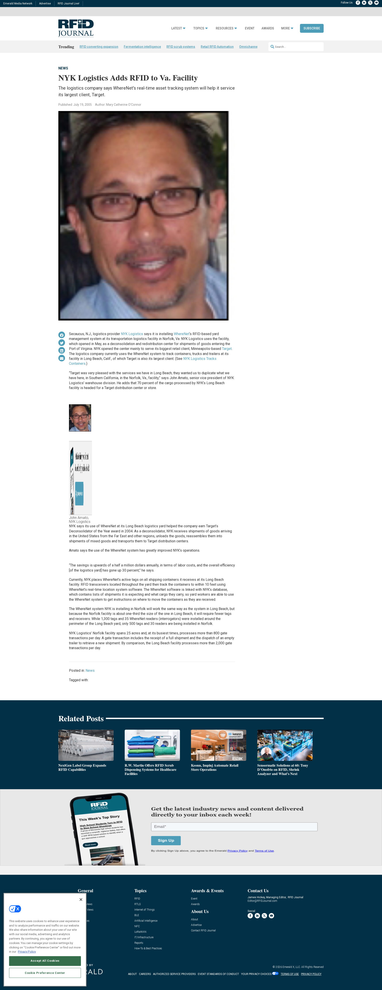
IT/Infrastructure (143, 937)
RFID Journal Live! (68, 3)
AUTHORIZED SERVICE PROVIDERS (174, 974)
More (285, 28)
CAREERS (145, 974)
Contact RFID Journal (203, 930)
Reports (138, 943)
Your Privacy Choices (256, 974)
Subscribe (312, 28)
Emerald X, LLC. (292, 967)
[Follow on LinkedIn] (364, 2)
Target (227, 349)
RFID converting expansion (99, 46)
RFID (137, 898)
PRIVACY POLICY (311, 974)
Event (249, 28)
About (194, 919)
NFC (137, 926)
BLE (136, 915)
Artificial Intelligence (145, 920)
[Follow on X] (370, 2)
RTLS (137, 904)
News (63, 68)
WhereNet (181, 334)
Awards (268, 28)
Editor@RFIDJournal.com (262, 900)
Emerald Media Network (17, 3)
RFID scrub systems (180, 46)
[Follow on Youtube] (376, 2)
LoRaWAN (140, 932)
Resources (224, 28)
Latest (176, 28)
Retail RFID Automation (217, 46)
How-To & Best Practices (148, 948)
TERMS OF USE (290, 974)
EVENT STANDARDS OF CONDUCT (218, 974)
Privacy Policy (27, 951)
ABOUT (132, 974)
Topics (198, 28)
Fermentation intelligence (142, 46)
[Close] (81, 899)
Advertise (45, 3)
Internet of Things (144, 909)
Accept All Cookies (45, 960)
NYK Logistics (132, 334)
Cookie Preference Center (45, 972)
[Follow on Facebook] (358, 2)
